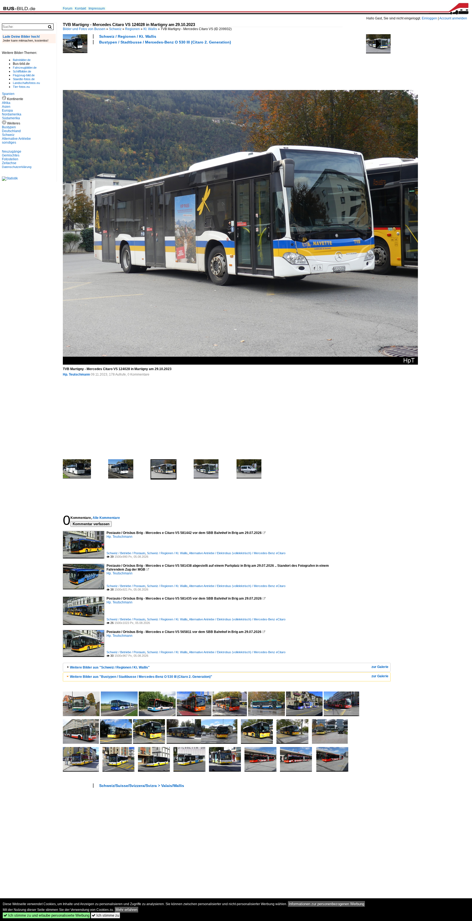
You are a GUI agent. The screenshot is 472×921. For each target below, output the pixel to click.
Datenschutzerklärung (16, 166)
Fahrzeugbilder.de (25, 67)
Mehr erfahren (126, 910)
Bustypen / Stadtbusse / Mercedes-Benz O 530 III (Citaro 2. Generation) (165, 42)
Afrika (6, 103)
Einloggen (429, 18)
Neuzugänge (11, 151)
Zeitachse (9, 163)
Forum (67, 8)
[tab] (227, 667)
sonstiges (9, 142)
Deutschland (11, 131)
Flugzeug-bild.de (24, 75)
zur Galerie (379, 667)
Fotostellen (10, 159)
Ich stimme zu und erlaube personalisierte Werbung (46, 915)
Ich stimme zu (105, 915)
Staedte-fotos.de (24, 79)
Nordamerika (11, 114)
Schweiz (115, 29)
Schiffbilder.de (22, 71)
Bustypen (9, 127)
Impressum (96, 8)
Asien (6, 107)
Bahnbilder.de (22, 60)
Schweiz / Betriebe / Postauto (126, 553)
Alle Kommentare (106, 518)
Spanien (8, 94)
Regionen (132, 29)
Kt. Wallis (150, 29)
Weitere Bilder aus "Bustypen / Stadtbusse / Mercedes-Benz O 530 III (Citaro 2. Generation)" (141, 677)
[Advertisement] (162, 66)
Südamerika (11, 118)
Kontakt (80, 8)
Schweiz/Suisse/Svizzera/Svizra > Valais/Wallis (141, 785)
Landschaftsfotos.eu (26, 83)
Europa (7, 110)
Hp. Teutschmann (76, 374)
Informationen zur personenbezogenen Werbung (326, 904)
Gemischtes (10, 155)
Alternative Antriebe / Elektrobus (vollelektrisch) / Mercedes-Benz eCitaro (237, 553)
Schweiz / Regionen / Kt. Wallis (127, 36)
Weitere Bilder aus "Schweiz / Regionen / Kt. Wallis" (110, 667)
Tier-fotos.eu (21, 86)
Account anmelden (453, 18)
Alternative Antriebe (16, 139)
